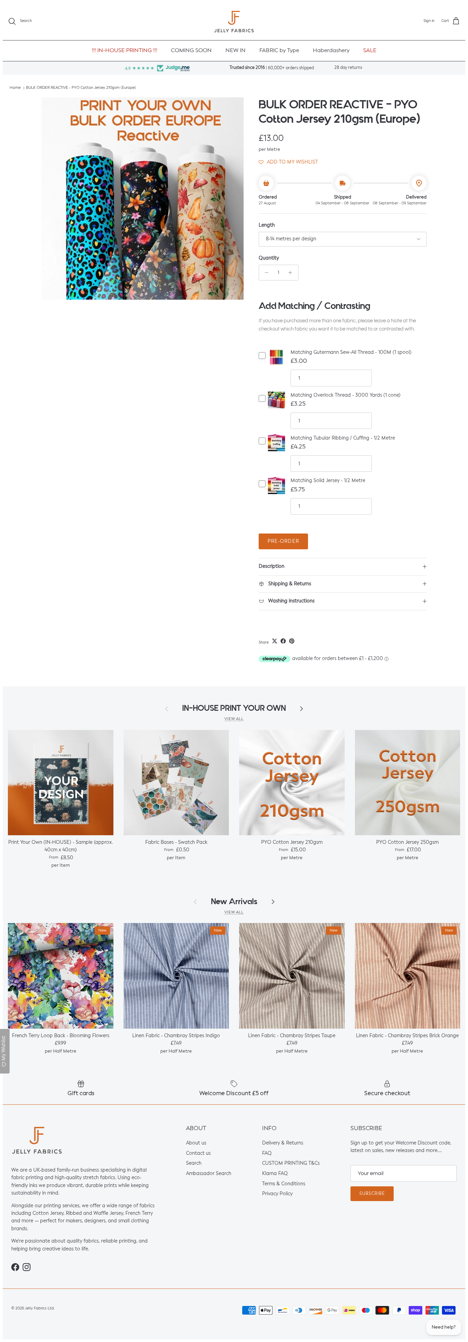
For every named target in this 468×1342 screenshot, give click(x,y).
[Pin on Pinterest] (291, 641)
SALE (370, 50)
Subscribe (372, 1194)
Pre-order (283, 541)
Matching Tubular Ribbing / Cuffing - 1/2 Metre (343, 438)
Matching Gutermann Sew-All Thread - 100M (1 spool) (351, 352)
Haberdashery (331, 50)
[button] (288, 161)
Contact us (198, 1153)
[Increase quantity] (292, 272)
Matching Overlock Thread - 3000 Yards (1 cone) (346, 395)
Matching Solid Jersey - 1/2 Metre (328, 480)
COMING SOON (191, 50)
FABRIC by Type (279, 50)
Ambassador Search (208, 1173)
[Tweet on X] (274, 641)
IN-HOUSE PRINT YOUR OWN (234, 708)
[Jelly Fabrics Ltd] (234, 21)
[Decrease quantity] (265, 272)
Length (267, 225)
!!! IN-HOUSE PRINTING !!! (124, 50)
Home (15, 88)
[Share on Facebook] (283, 641)
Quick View (276, 363)
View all (234, 719)
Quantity (269, 258)
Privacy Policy (277, 1194)
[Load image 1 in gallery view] (142, 198)
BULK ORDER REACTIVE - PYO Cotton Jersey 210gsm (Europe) (81, 88)
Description (271, 566)
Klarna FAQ (275, 1173)
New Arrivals (234, 901)
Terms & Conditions (283, 1184)
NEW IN (235, 50)
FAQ (267, 1153)
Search (193, 1163)
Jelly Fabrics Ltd (39, 1308)
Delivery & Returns (282, 1143)
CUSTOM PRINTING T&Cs (291, 1163)
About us (196, 1143)
